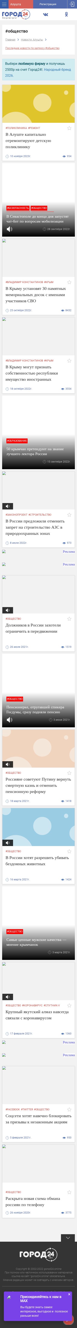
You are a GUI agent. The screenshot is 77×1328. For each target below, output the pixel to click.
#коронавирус (32, 1005)
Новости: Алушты (32, 39)
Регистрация (48, 4)
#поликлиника (16, 128)
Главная (10, 39)
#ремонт (34, 128)
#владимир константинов (24, 282)
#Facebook (13, 1109)
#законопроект (16, 514)
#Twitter (27, 1109)
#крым (48, 282)
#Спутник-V (52, 1005)
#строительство (39, 514)
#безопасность (18, 208)
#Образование (17, 440)
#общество (39, 208)
